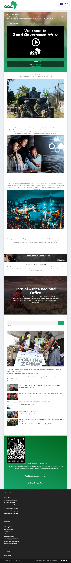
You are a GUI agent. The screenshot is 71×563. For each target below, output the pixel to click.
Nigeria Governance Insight (10, 504)
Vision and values (8, 526)
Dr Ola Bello (27, 374)
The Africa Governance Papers (10, 501)
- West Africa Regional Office (10, 543)
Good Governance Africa (12, 561)
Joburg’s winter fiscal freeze (27, 411)
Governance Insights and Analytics (35, 178)
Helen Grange (24, 396)
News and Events (7, 528)
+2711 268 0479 (37, 64)
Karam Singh (24, 404)
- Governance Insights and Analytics (12, 510)
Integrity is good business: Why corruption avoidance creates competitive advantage (41, 420)
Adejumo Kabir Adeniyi (14, 374)
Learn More (35, 248)
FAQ (44, 560)
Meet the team (7, 531)
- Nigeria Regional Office (9, 540)
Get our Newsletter (35, 483)
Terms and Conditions (52, 560)
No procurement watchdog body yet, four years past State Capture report (41, 393)
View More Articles (35, 429)
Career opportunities (8, 529)
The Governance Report (9, 499)
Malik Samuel (24, 388)
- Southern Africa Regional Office (11, 541)
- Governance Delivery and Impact (11, 508)
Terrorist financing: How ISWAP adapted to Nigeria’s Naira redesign (39, 385)
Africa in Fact (7, 497)
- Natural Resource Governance (11, 513)
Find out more (14, 24)
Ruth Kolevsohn (40, 424)
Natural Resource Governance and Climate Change (35, 233)
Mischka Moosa (25, 414)
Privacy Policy (39, 560)
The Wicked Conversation (9, 502)
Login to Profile (7, 555)
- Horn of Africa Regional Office (11, 538)
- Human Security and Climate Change (12, 512)
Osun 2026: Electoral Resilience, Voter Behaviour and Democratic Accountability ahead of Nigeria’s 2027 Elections (34, 370)
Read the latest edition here (35, 476)
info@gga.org (37, 66)
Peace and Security (35, 122)
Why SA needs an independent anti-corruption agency (35, 402)
